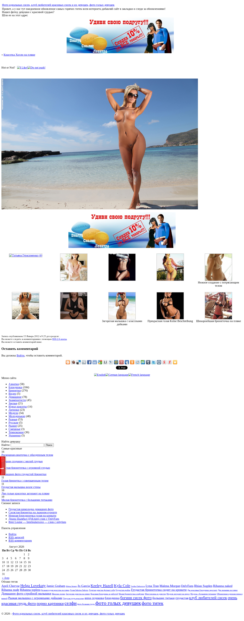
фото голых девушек (118, 603)
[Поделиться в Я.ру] (170, 362)
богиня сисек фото (136, 597)
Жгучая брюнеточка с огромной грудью (25, 467)
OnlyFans (187, 586)
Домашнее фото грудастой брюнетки (23, 474)
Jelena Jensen (71, 586)
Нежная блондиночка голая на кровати (32, 515)
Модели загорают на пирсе (178, 594)
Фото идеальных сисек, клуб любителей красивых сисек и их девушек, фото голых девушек (58, 4)
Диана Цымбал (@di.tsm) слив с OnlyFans (34, 518)
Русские (13, 422)
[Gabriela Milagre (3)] (25, 318)
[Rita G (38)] (170, 279)
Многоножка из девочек (155, 594)
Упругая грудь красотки (73, 598)
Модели (13, 412)
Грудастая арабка (123, 590)
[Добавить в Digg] (84, 362)
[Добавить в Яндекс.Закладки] (164, 362)
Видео (12, 393)
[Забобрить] (73, 362)
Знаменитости (17, 400)
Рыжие (13, 425)
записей (16, 537)
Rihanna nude (10, 590)
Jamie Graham (55, 586)
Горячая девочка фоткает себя (102, 590)
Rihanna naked (222, 586)
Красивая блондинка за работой (104, 594)
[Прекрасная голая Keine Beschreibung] (170, 318)
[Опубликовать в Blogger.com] (68, 362)
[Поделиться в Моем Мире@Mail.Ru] (116, 362)
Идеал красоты (18, 406)
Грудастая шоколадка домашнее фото (31, 509)
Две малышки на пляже (228, 590)
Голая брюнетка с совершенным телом (24, 480)
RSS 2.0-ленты (59, 339)
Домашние (15, 396)
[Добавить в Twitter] (153, 362)
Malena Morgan (170, 586)
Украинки (15, 435)
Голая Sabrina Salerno (79, 590)
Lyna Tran (152, 586)
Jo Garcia (84, 586)
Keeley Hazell (102, 585)
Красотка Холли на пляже (19, 54)
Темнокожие (16, 432)
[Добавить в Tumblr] (148, 362)
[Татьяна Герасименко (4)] (25, 255)
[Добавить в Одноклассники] (132, 362)
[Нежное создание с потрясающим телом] (218, 279)
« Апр (5, 577)
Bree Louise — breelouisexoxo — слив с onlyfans (37, 522)
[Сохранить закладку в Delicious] (78, 362)
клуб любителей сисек (208, 597)
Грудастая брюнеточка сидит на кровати (159, 590)
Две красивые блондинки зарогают (202, 590)
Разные (13, 419)
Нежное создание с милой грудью (22, 461)
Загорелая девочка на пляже (78, 594)
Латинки (14, 409)
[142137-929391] (122, 279)
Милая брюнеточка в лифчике (131, 594)
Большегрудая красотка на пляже (55, 590)
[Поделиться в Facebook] (89, 362)
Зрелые (13, 403)
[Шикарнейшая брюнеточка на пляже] (218, 318)
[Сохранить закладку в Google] (100, 362)
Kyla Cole (122, 585)
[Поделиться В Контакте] (159, 362)
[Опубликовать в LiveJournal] (111, 362)
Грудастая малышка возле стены (21, 487)
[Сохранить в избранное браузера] (175, 362)
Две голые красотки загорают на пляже (25, 493)
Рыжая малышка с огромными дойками (35, 598)
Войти (20, 355)
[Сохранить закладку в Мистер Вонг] (121, 362)
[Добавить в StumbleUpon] (143, 362)
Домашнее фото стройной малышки (26, 593)
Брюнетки (15, 390)
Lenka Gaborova (138, 586)
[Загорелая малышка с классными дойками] (122, 318)
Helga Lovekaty (33, 585)
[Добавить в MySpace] (127, 362)
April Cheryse (10, 586)
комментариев (20, 540)
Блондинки (15, 387)
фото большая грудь (86, 604)
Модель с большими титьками (203, 594)
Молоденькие (17, 416)
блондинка (112, 598)
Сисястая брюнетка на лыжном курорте (33, 512)
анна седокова (94, 598)
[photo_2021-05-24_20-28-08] (74, 318)
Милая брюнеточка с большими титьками (26, 499)
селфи (70, 603)
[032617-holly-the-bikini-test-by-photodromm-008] (99, 208)
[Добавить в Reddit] (137, 362)
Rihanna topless (30, 590)
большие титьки (163, 598)
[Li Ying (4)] (74, 279)
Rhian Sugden (203, 586)
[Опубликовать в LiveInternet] (105, 362)
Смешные (15, 429)
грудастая (181, 598)
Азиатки (14, 384)
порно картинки (50, 603)
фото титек (152, 603)
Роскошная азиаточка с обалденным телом (27, 454)
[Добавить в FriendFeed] (95, 362)
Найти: (5, 444)
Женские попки (58, 594)
